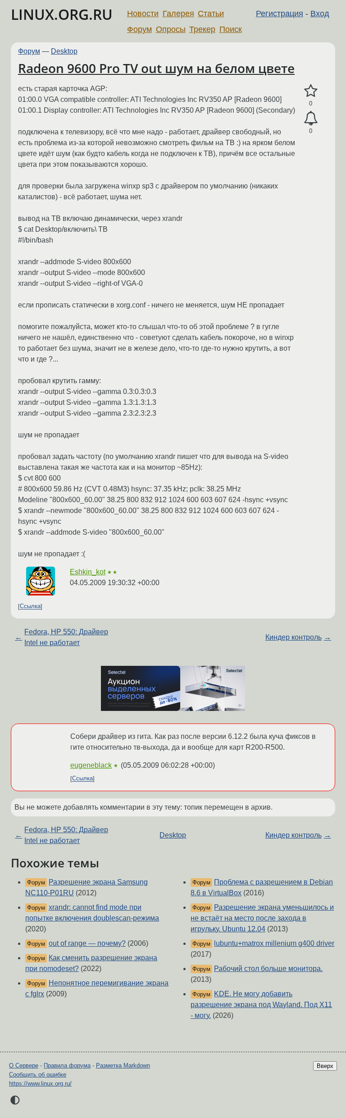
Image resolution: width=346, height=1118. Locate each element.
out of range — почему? (87, 943)
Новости (143, 13)
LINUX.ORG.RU (62, 14)
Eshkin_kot (87, 572)
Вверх (325, 1066)
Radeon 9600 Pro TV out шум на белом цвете (156, 68)
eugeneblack (91, 765)
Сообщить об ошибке (37, 1074)
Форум (139, 29)
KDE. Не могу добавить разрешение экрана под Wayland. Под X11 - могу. (261, 1004)
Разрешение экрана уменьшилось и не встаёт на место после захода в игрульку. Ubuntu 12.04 (262, 918)
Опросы (171, 29)
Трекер (202, 29)
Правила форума (67, 1065)
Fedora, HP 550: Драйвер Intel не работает (66, 637)
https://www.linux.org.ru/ (40, 1083)
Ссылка (30, 606)
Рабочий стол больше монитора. (268, 968)
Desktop (64, 51)
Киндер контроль (293, 637)
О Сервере (23, 1065)
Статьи (211, 13)
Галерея (178, 13)
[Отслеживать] (310, 118)
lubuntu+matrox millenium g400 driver (274, 943)
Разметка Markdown (123, 1065)
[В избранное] (310, 91)
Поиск (230, 29)
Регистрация (279, 13)
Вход (319, 13)
